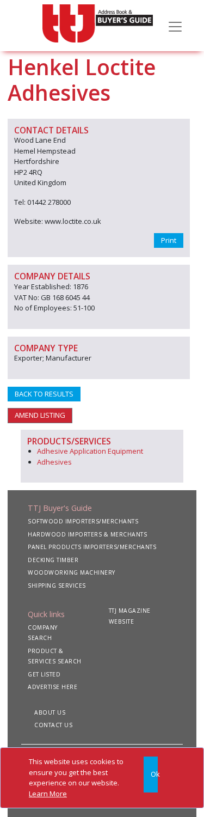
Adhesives (54, 462)
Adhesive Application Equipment (90, 451)
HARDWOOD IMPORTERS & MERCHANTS (87, 534)
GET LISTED (44, 674)
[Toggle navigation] (175, 25)
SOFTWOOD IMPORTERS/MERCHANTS (83, 521)
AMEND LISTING (40, 415)
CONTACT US (53, 725)
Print (168, 240)
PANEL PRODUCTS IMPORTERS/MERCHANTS (92, 547)
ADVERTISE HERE (52, 687)
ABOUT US (49, 712)
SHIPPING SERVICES (57, 585)
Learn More (48, 793)
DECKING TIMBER (53, 560)
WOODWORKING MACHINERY (71, 572)
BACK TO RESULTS (44, 394)
